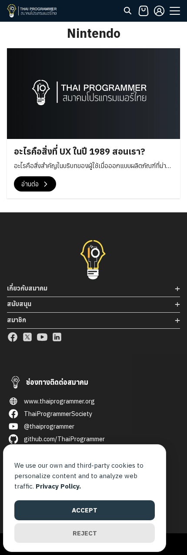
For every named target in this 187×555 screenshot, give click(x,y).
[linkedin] (57, 337)
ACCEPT (84, 510)
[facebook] (12, 337)
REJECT (85, 533)
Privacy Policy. (58, 486)
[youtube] (42, 337)
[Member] (159, 11)
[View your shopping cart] (143, 11)
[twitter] (27, 337)
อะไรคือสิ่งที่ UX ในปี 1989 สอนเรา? (79, 151)
